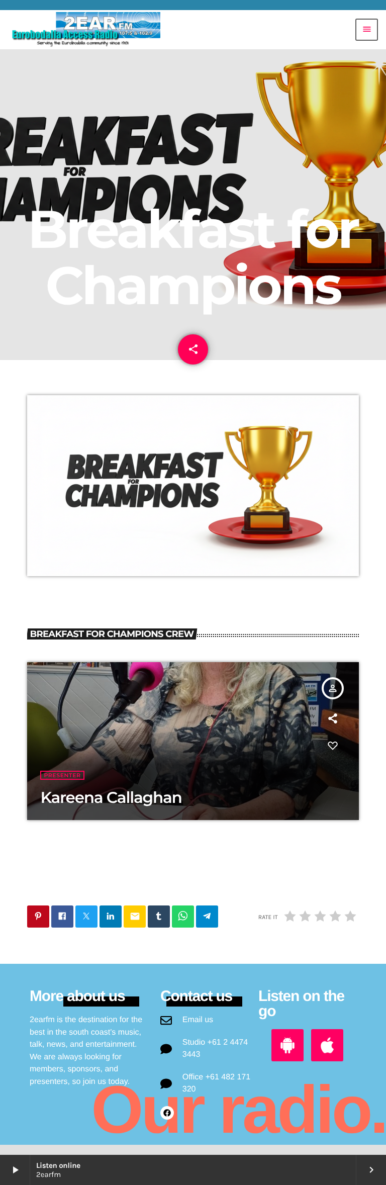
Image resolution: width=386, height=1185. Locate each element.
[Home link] (83, 29)
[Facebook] (167, 1113)
